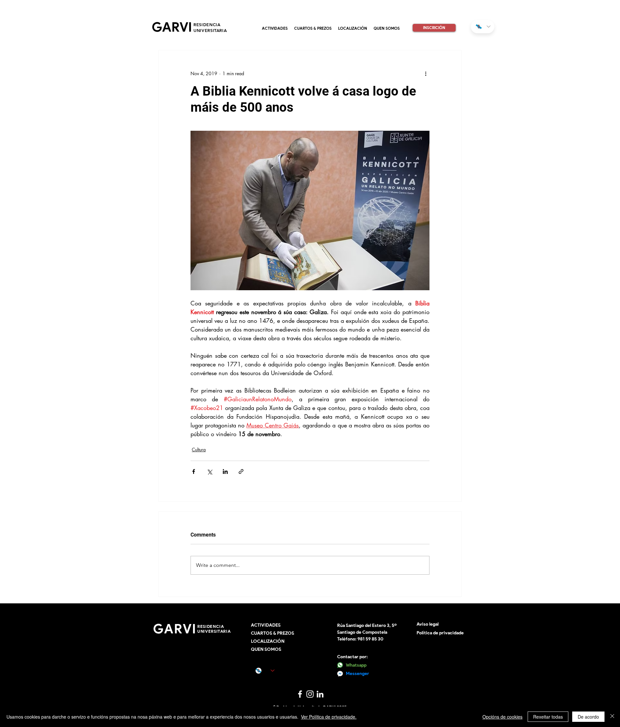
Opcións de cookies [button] (502, 716)
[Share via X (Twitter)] (209, 471)
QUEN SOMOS (266, 649)
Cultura (199, 449)
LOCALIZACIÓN (267, 641)
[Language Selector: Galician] (482, 26)
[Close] (612, 717)
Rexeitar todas (548, 716)
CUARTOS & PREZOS (272, 633)
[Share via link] (241, 471)
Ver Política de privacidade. (328, 716)
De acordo (588, 716)
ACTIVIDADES (266, 625)
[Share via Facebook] (194, 471)
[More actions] (425, 73)
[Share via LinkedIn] (225, 471)
